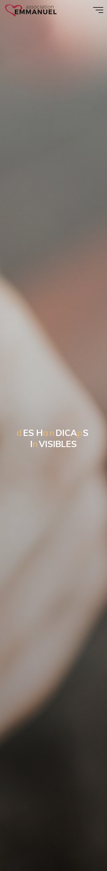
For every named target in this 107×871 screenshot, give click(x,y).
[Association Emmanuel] (31, 9)
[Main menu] (98, 10)
